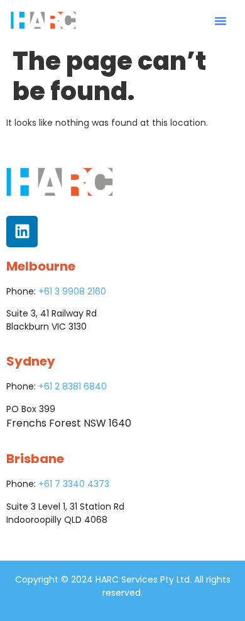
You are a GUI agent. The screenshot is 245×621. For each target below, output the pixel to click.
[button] (220, 20)
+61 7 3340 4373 (73, 484)
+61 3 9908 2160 (72, 291)
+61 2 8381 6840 (72, 386)
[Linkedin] (22, 231)
